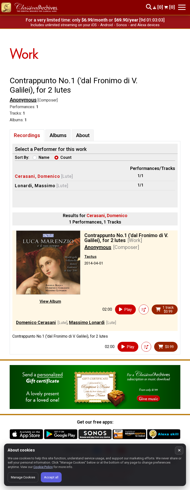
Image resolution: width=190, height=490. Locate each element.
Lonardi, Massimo (35, 185)
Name (44, 157)
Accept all (51, 477)
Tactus (90, 256)
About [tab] (83, 135)
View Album (50, 301)
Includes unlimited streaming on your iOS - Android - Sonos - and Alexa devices (95, 25)
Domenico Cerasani (36, 322)
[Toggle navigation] (182, 7)
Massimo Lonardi (87, 322)
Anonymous (23, 100)
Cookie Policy (43, 467)
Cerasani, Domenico (37, 176)
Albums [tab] (58, 135)
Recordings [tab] (27, 135)
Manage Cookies (23, 477)
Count (65, 157)
